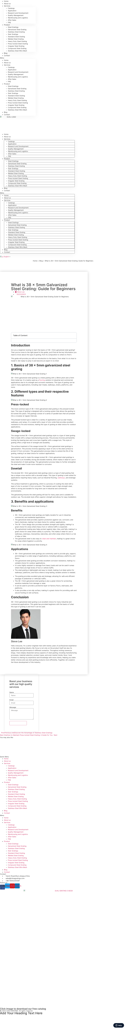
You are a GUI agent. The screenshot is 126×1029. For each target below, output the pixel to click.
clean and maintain (49, 539)
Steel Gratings (13, 27)
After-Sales (12, 20)
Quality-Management (15, 15)
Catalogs (11, 8)
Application (12, 11)
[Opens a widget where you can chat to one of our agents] (118, 1025)
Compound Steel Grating (17, 48)
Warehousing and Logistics (18, 18)
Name (11, 692)
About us (7, 63)
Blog (5, 112)
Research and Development (18, 13)
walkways (61, 478)
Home (6, 60)
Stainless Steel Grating (16, 32)
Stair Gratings (13, 34)
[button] (18, 58)
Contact (7, 55)
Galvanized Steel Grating (17, 30)
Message (12, 707)
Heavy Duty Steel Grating (17, 41)
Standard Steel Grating (16, 37)
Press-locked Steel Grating (18, 44)
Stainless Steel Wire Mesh (17, 51)
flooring (42, 380)
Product (7, 25)
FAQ (9, 81)
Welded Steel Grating (16, 39)
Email (11, 700)
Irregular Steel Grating (16, 46)
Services (7, 6)
